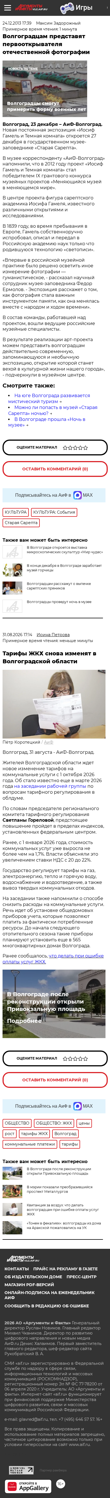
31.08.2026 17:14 (17, 634)
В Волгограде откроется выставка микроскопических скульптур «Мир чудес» (65, 549)
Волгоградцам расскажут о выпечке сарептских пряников (59, 586)
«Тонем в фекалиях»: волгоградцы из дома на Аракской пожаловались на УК (64, 1225)
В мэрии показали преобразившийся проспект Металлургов (60, 1189)
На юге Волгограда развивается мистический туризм (49, 398)
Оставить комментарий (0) (55, 469)
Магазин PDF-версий (29, 1284)
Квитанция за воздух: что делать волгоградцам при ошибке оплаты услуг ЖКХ (63, 1209)
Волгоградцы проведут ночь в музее (59, 602)
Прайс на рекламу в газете (65, 1268)
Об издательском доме (33, 1276)
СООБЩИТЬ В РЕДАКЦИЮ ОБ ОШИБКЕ (47, 1305)
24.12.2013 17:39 (17, 23)
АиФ (48, 742)
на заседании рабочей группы (50, 786)
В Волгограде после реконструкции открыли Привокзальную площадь (46, 1001)
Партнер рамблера (53, 1470)
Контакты (17, 1268)
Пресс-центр (81, 1276)
